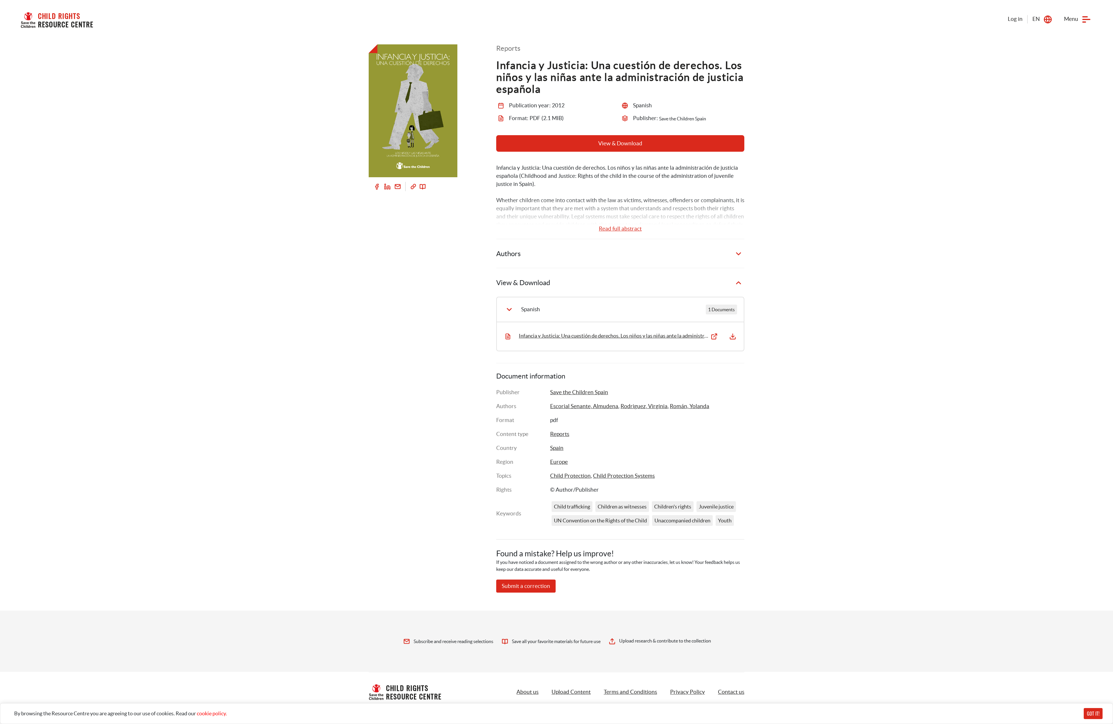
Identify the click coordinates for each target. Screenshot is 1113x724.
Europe (559, 462)
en (1036, 19)
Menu (1071, 19)
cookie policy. (212, 713)
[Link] (413, 186)
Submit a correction (526, 586)
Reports (559, 434)
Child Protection (570, 476)
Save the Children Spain (579, 392)
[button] (571, 692)
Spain (556, 448)
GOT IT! (1093, 713)
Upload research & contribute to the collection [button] (665, 640)
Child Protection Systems (624, 476)
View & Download (620, 143)
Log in (1015, 19)
